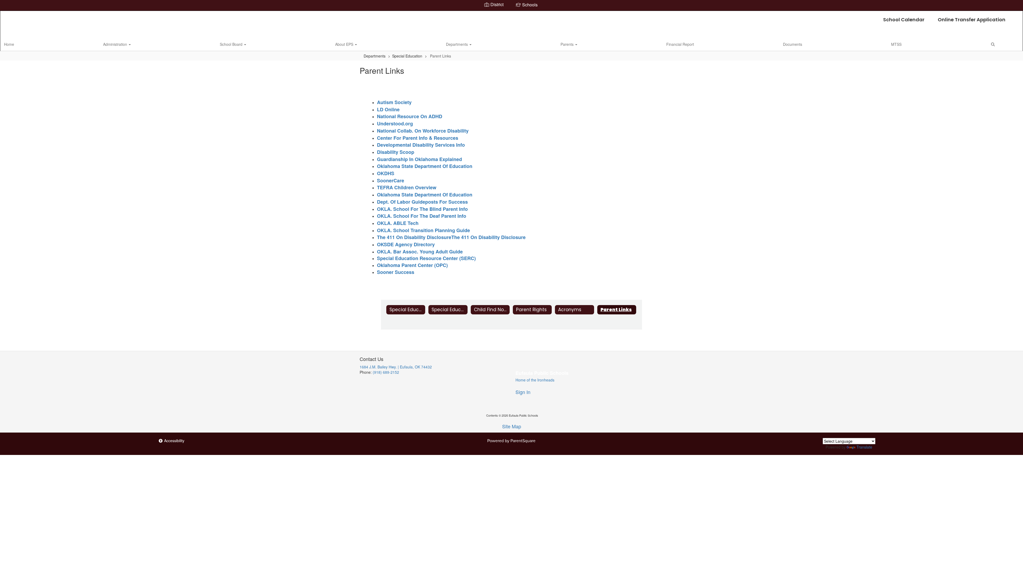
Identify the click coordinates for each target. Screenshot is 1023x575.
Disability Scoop (395, 152)
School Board (231, 44)
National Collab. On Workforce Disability (423, 130)
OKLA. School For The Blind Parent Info (422, 209)
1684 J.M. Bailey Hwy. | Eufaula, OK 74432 (396, 366)
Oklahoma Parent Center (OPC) (412, 265)
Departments (457, 44)
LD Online (388, 109)
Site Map (511, 426)
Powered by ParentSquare (511, 441)
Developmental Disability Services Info (421, 144)
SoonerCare (390, 180)
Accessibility (173, 440)
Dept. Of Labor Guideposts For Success (422, 201)
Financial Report (680, 44)
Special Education (407, 56)
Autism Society (394, 102)
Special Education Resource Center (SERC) (426, 258)
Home (9, 44)
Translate (864, 447)
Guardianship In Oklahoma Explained (419, 159)
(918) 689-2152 (386, 372)
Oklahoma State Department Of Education (424, 166)
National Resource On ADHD (409, 116)
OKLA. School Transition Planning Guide (423, 230)
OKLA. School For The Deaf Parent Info (421, 215)
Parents (568, 44)
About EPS (344, 44)
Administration (115, 44)
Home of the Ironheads (534, 380)
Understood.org (395, 123)
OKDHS (385, 173)
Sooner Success (395, 272)
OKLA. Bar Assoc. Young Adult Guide (420, 251)
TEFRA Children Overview (406, 187)
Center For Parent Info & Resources (417, 137)
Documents (792, 44)
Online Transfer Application (971, 19)
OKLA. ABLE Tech (398, 223)
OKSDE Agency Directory (406, 244)
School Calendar (903, 19)
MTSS (896, 44)
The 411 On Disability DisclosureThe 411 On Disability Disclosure (451, 237)
